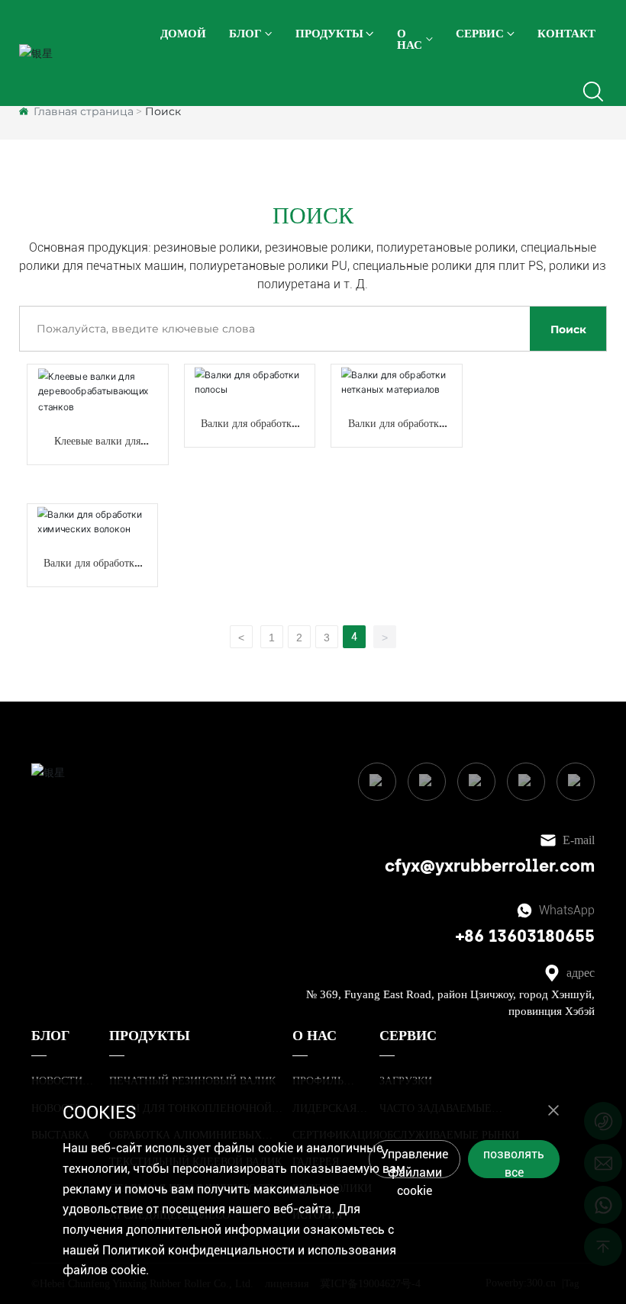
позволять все (513, 1162)
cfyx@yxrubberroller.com (490, 866)
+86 (472, 936)
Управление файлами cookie (414, 1162)
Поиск (568, 329)
